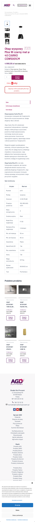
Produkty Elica (17, 468)
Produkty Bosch (17, 450)
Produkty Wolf (17, 480)
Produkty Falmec (17, 470)
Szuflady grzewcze (17, 431)
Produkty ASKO (17, 448)
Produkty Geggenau (17, 472)
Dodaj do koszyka (17, 77)
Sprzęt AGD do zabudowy (21, 71)
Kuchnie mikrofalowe (17, 427)
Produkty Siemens (17, 452)
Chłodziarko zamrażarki (17, 433)
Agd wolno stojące (17, 439)
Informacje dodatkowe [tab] (13, 106)
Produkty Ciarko (17, 457)
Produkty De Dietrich (17, 459)
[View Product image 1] (7, 23)
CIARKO (10, 73)
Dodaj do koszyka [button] (10, 317)
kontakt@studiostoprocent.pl (18, 405)
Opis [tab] (7, 102)
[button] (32, 483)
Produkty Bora (17, 455)
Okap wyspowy (14, 69)
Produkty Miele (17, 476)
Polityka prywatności (11, 519)
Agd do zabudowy (17, 437)
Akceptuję (17, 505)
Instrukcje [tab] (9, 109)
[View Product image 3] (7, 36)
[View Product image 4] (7, 42)
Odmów (17, 510)
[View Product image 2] (7, 30)
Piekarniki (17, 417)
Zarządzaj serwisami (17, 500)
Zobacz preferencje (17, 515)
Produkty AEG (18, 446)
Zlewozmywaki (17, 435)
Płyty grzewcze (17, 423)
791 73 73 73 (18, 402)
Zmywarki (17, 421)
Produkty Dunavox (17, 461)
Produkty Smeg (17, 478)
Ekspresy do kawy (17, 419)
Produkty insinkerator (17, 463)
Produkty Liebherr (17, 474)
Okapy (20, 69)
